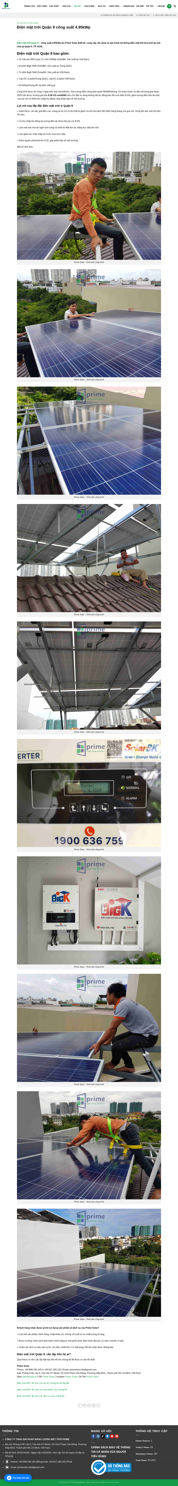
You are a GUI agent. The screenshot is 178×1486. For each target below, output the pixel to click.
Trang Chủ (29, 6)
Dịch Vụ (102, 6)
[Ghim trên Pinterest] (94, 1405)
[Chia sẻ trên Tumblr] (98, 1405)
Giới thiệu (42, 6)
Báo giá (67, 6)
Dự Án (77, 6)
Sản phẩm (89, 6)
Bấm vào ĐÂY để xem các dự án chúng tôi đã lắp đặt (43, 1383)
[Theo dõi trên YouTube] (117, 1436)
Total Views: (142, 1460)
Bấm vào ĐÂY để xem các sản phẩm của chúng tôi (42, 1389)
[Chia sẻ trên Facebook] (80, 1405)
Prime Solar (48, 1377)
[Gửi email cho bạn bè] (89, 1405)
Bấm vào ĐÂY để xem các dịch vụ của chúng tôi (40, 1396)
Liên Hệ (161, 6)
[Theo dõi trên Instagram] (98, 1436)
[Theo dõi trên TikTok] (103, 1436)
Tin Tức (150, 6)
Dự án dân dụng (30, 23)
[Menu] (169, 6)
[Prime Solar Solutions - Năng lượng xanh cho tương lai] (6, 6)
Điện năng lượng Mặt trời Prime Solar (102, 1482)
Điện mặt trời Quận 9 (28, 43)
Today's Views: (143, 1447)
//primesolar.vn (30, 1377)
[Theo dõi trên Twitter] (107, 1436)
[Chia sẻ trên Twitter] (84, 1405)
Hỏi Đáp (140, 6)
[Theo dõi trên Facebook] (93, 1436)
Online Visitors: (143, 1441)
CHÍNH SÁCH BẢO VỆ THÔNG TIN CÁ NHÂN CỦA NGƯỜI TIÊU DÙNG (110, 1452)
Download (128, 6)
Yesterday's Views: (145, 1454)
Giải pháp (54, 6)
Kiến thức (114, 6)
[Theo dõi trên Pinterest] (112, 1436)
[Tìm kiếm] (175, 6)
